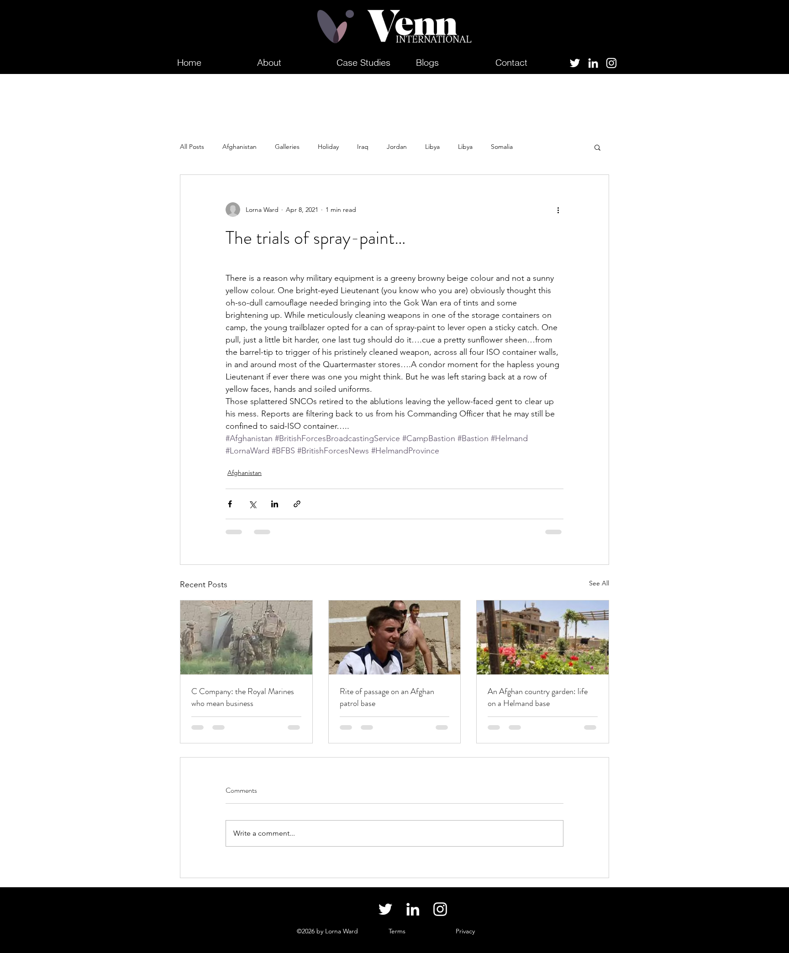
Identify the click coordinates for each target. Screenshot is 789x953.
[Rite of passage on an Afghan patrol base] (395, 637)
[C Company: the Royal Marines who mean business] (246, 637)
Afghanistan (239, 146)
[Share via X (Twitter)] (252, 504)
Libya (432, 146)
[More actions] (557, 209)
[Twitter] (575, 63)
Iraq (362, 146)
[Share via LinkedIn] (274, 504)
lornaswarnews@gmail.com (226, 931)
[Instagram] (611, 63)
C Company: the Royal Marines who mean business (242, 697)
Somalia (502, 146)
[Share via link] (297, 504)
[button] (597, 147)
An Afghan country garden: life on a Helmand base (538, 697)
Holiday (328, 146)
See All (599, 583)
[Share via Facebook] (230, 504)
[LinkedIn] (593, 63)
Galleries (287, 146)
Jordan (397, 146)
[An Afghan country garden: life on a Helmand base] (543, 637)
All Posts (192, 146)
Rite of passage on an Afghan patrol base (387, 697)
